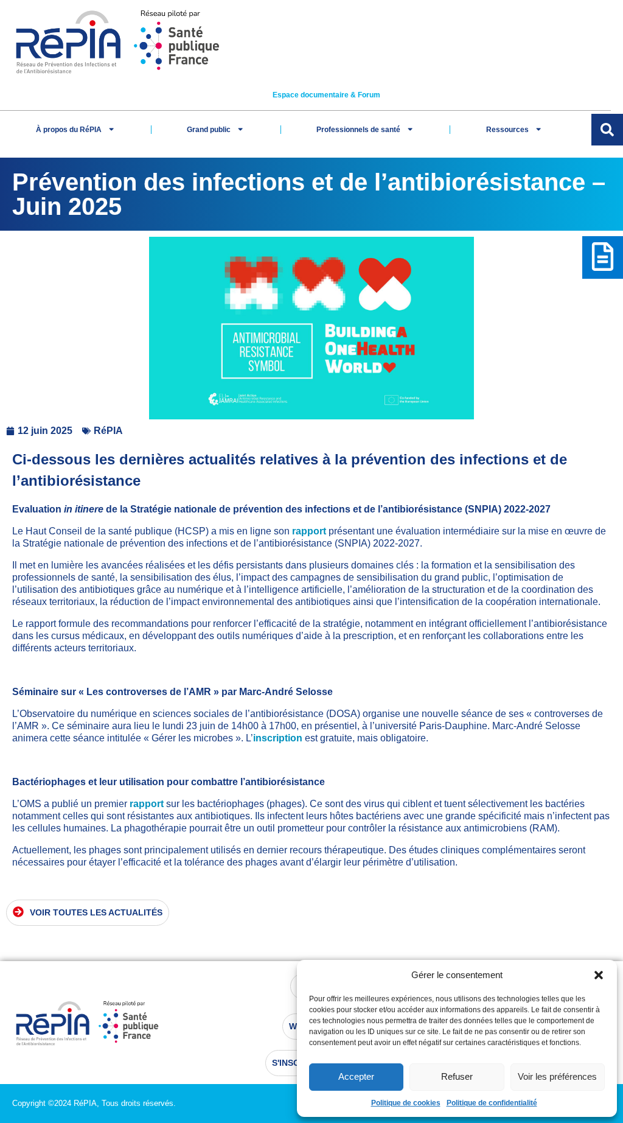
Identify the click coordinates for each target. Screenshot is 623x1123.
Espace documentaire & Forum (326, 95)
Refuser (457, 1076)
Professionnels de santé (358, 129)
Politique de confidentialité (492, 1103)
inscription (277, 738)
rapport (309, 531)
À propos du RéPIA (69, 129)
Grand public (209, 129)
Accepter (356, 1076)
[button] (599, 975)
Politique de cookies (405, 1103)
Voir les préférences (557, 1076)
